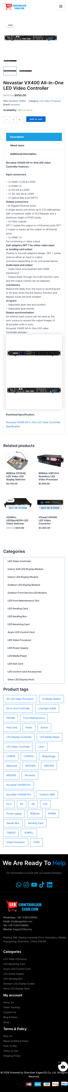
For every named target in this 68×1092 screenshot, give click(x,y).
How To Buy (10, 1046)
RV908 (52, 813)
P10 (45, 804)
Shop (6, 1022)
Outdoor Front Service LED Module (27, 592)
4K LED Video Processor (20, 698)
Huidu (29, 727)
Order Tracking (11, 1007)
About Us (8, 1002)
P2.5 (9, 804)
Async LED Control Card (21, 632)
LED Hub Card (15, 663)
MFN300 (30, 765)
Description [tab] (17, 136)
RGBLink (35, 813)
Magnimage (48, 756)
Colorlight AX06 (47, 708)
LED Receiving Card (19, 624)
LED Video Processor (19, 640)
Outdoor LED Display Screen (19, 983)
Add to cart (36, 119)
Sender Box (12, 823)
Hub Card (11, 727)
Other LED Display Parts (21, 679)
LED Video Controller (19, 561)
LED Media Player (17, 655)
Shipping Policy (11, 1055)
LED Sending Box (17, 616)
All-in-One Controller (18, 708)
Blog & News (10, 1017)
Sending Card (35, 823)
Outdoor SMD (47, 794)
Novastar (30, 775)
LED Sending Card (18, 608)
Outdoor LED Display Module (24, 584)
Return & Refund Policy (16, 1041)
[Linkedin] (49, 885)
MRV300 (49, 765)
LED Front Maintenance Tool (23, 600)
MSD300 (11, 775)
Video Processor (15, 842)
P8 (33, 804)
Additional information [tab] (23, 154)
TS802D (11, 832)
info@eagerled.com (21, 921)
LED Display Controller (18, 737)
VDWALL (29, 832)
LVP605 (10, 756)
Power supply (14, 813)
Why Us (7, 1036)
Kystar (44, 727)
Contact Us (9, 1012)
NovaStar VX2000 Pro (18, 794)
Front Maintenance (34, 717)
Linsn (41, 746)
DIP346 (10, 717)
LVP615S (29, 756)
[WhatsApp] (18, 885)
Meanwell (11, 765)
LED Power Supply (18, 647)
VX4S (37, 842)
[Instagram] (26, 885)
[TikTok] (42, 885)
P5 (21, 804)
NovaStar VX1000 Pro (18, 784)
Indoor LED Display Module (23, 576)
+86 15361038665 (27, 917)
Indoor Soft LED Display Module (25, 569)
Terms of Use (10, 1050)
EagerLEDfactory (22, 929)
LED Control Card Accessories (25, 671)
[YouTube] (34, 885)
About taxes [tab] (17, 145)
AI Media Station (51, 698)
